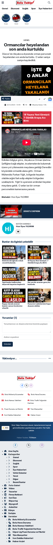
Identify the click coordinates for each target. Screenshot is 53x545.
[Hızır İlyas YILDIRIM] (8, 228)
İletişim (12, 513)
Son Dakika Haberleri (12, 415)
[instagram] (42, 445)
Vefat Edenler (20, 473)
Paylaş (7, 99)
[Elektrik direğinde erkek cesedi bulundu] (14, 252)
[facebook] (15, 445)
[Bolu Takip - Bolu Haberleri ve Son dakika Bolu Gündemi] (25, 3)
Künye (11, 510)
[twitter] (28, 445)
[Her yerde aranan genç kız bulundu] (39, 274)
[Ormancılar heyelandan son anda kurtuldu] (26, 80)
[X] (27, 386)
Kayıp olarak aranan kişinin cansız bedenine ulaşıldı (12, 306)
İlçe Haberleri (45, 9)
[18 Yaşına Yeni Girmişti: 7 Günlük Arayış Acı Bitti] (39, 252)
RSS (6, 428)
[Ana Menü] (3, 3)
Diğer (15, 479)
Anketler (13, 507)
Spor (33, 9)
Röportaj (13, 501)
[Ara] (49, 2)
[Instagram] (31, 386)
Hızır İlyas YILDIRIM (25, 226)
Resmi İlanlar (19, 482)
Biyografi (13, 504)
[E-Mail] (18, 232)
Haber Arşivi (35, 415)
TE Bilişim (32, 438)
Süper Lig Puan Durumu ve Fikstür (29, 532)
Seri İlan (12, 498)
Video (11, 488)
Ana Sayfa (13, 451)
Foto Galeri (14, 485)
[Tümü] (50, 358)
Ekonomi (15, 9)
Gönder (7, 344)
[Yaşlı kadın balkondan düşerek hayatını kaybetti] (14, 274)
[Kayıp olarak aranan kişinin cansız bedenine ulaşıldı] (14, 295)
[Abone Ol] (50, 99)
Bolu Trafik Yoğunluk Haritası (37, 402)
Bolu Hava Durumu (38, 394)
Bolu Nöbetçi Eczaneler (14, 394)
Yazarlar (12, 492)
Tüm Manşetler (36, 409)
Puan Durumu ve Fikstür (13, 409)
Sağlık (25, 9)
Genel (5, 9)
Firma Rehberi (15, 495)
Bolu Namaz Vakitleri (13, 400)
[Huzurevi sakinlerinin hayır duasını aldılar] (39, 295)
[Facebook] (22, 386)
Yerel (15, 476)
